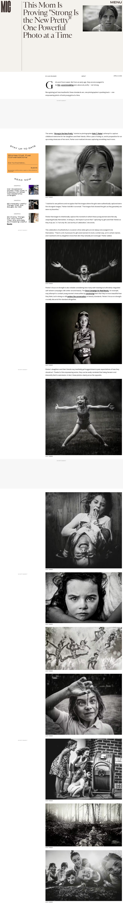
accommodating (67, 85)
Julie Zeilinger (51, 76)
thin (58, 85)
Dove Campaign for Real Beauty (97, 291)
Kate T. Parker (97, 133)
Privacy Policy (10, 171)
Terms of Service (32, 170)
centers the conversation (76, 296)
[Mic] (6, 6)
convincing (90, 293)
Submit (34, 168)
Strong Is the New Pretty (63, 133)
